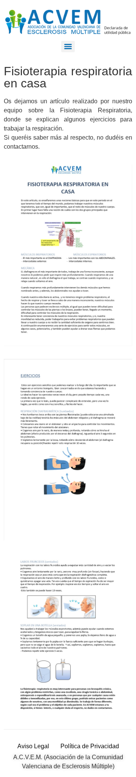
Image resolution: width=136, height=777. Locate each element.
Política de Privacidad (89, 746)
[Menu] (68, 46)
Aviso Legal (33, 746)
